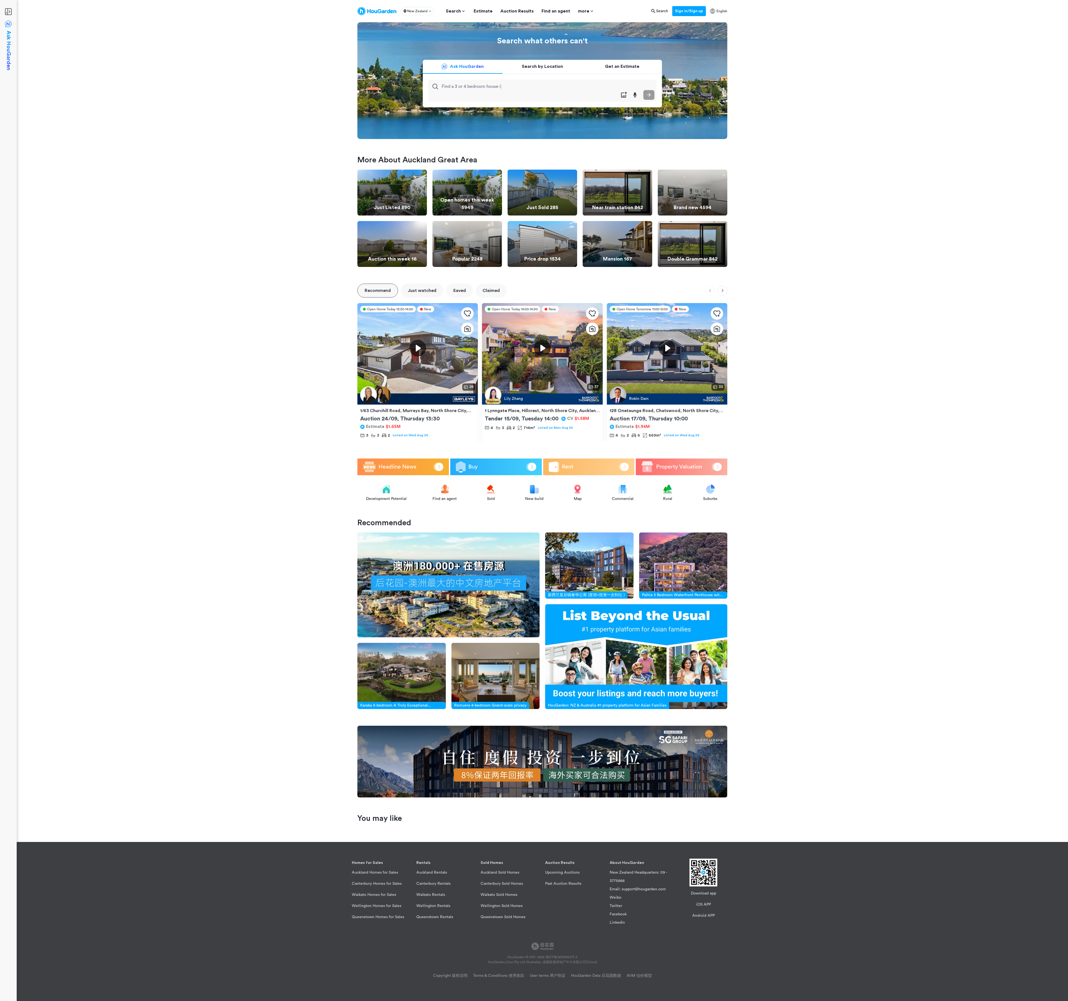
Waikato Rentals (430, 895)
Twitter (616, 906)
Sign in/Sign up (689, 11)
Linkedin (617, 923)
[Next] (722, 291)
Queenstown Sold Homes (503, 917)
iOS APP (703, 904)
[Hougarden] (376, 11)
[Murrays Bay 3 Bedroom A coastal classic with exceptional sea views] (417, 399)
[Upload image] (624, 95)
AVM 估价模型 (639, 976)
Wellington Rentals (433, 906)
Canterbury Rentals (433, 884)
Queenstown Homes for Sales (378, 917)
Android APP (703, 916)
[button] (417, 11)
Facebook (618, 914)
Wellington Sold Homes (502, 906)
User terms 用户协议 (547, 976)
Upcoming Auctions (562, 872)
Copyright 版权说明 (450, 976)
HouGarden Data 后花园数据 (596, 976)
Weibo (615, 898)
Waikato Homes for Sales (374, 895)
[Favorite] (467, 313)
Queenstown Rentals (434, 917)
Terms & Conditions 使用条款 (498, 976)
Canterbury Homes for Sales (377, 884)
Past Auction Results (563, 884)
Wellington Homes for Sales (376, 906)
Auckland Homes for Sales (375, 872)
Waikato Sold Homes (499, 895)
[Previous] (710, 291)
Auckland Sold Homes (500, 872)
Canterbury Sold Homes (502, 884)
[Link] (448, 584)
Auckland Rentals (431, 872)
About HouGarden (627, 863)
